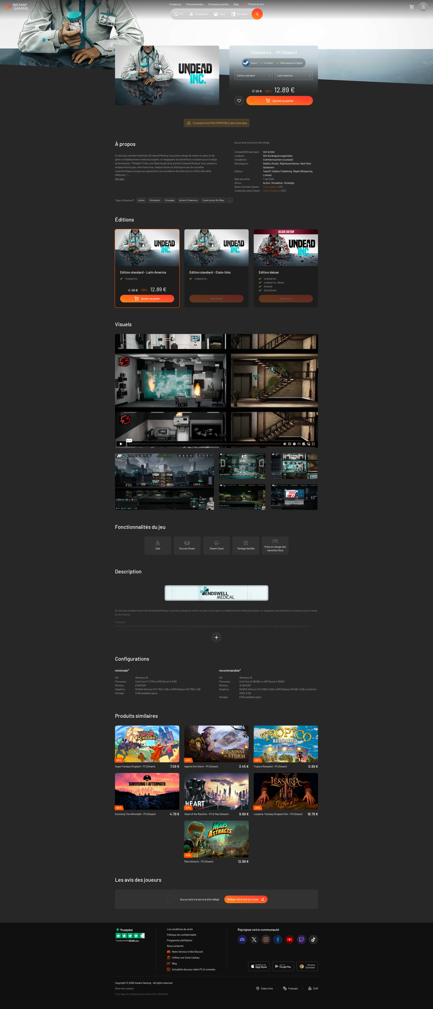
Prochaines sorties (218, 4)
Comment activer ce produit (278, 159)
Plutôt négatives (272, 190)
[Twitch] (301, 939)
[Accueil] (16, 7)
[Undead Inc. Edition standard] (216, 268)
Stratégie (289, 182)
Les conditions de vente (180, 929)
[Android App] (283, 966)
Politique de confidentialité (181, 934)
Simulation (277, 182)
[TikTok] (313, 939)
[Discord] (242, 939)
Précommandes (194, 4)
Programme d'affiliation (179, 940)
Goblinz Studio (271, 163)
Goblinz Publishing (282, 171)
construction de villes (213, 200)
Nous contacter (175, 945)
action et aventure (188, 200)
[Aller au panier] (411, 7)
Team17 (267, 171)
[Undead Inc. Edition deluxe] (286, 268)
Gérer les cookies (124, 988)
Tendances (175, 4)
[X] (254, 939)
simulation (155, 200)
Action (266, 182)
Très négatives (271, 186)
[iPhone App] (259, 966)
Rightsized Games (289, 163)
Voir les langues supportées (277, 155)
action (141, 200)
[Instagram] (266, 939)
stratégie (169, 200)
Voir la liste (269, 151)
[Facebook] (277, 939)
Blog (236, 4)
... (230, 200)
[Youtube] (289, 939)
